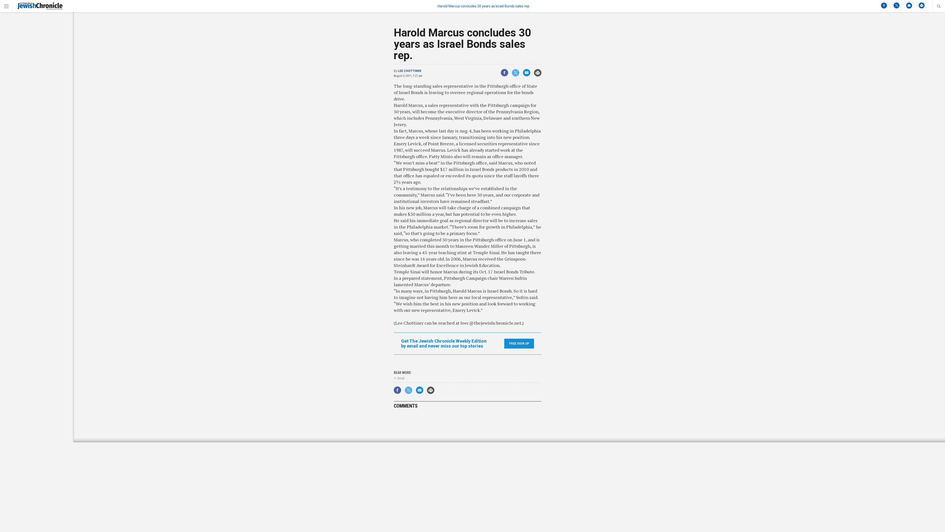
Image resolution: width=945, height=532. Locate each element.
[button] (938, 6)
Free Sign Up (519, 343)
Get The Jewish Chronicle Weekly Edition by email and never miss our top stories (444, 344)
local (400, 378)
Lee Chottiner (409, 71)
